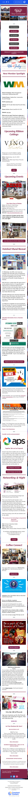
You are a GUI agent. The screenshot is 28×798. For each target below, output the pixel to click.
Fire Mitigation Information (14, 467)
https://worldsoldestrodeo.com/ (15, 212)
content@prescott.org (15, 788)
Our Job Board (14, 35)
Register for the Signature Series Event (14, 361)
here (14, 614)
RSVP (14, 170)
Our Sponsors (14, 39)
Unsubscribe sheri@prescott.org (14, 785)
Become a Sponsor (14, 647)
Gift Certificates (14, 48)
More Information (14, 741)
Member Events (14, 43)
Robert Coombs (9, 688)
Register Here (14, 574)
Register (14, 539)
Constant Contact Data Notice (17, 787)
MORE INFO (14, 721)
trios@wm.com (8, 101)
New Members (14, 31)
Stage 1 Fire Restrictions (8, 429)
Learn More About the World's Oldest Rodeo (14, 241)
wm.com (9, 112)
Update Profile (8, 787)
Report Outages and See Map (14, 471)
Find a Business (14, 27)
